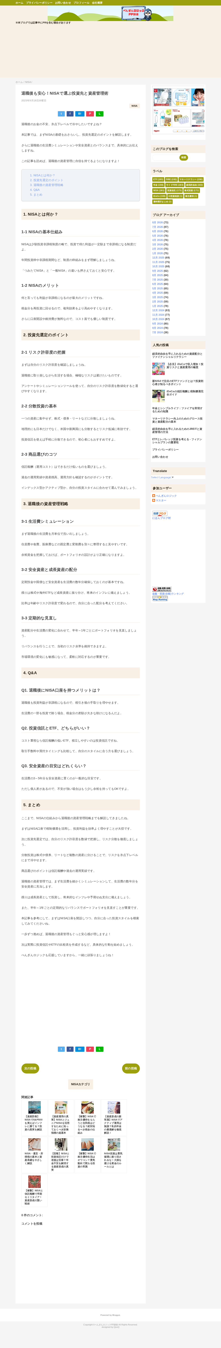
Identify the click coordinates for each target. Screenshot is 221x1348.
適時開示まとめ (160, 201)
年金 (155, 185)
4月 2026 (157, 240)
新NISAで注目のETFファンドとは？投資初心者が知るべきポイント (177, 382)
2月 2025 (157, 301)
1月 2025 (157, 306)
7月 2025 (157, 279)
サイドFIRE (171, 185)
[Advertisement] (110, 53)
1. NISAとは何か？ (42, 175)
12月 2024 (158, 310)
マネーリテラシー (188, 179)
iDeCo (156, 196)
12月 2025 (158, 257)
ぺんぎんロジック (166, 495)
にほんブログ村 (161, 517)
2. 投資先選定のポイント (46, 180)
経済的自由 (191, 185)
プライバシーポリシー (39, 2)
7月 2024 (157, 332)
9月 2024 (157, 323)
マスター (161, 500)
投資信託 (171, 190)
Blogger (116, 1315)
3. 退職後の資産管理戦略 (46, 185)
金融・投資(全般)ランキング (168, 593)
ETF (155, 179)
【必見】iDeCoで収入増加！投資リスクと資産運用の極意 (185, 366)
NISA (134, 106)
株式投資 (188, 190)
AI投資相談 (173, 196)
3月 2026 (157, 244)
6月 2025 (157, 283)
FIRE (168, 179)
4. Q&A (35, 189)
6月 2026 (157, 231)
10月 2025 (158, 266)
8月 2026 (157, 222)
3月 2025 (157, 297)
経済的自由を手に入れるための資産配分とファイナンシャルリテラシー (177, 355)
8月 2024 (157, 327)
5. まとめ (36, 194)
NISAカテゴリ (80, 1084)
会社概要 (97, 2)
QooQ (116, 1327)
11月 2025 (158, 262)
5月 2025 (157, 288)
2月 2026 (157, 248)
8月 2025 (157, 275)
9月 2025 (157, 270)
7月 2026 (157, 226)
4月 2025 (157, 292)
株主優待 (189, 196)
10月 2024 (158, 319)
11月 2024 (158, 314)
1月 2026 (157, 253)
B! (79, 113)
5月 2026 (157, 235)
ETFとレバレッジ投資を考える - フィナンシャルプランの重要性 (177, 441)
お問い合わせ (63, 2)
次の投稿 (30, 1068)
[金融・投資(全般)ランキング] (161, 590)
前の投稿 (131, 1068)
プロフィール (81, 2)
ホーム (19, 2)
